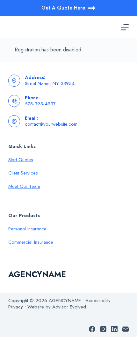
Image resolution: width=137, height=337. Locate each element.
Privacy (15, 306)
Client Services (23, 172)
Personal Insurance (27, 228)
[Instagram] (103, 329)
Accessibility (98, 300)
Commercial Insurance (30, 242)
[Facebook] (92, 329)
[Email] (125, 329)
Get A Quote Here (63, 7)
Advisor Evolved (69, 306)
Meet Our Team (24, 186)
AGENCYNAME (37, 274)
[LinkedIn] (114, 329)
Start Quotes (20, 159)
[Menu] (125, 27)
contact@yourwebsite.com (51, 124)
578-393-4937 (40, 103)
